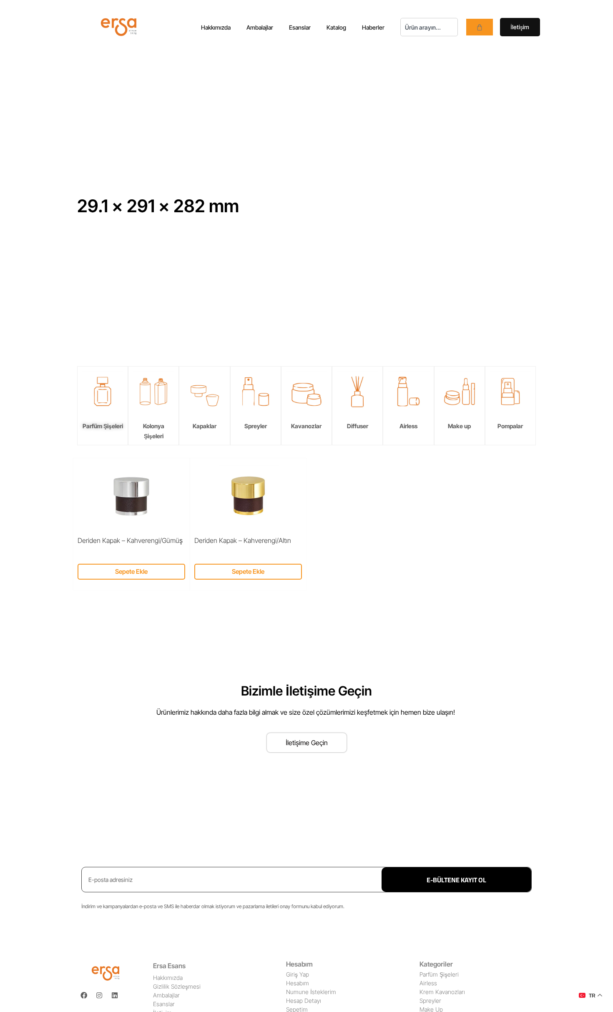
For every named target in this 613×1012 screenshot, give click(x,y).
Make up (459, 425)
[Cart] (479, 27)
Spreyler (255, 425)
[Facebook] (83, 995)
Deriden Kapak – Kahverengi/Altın (242, 540)
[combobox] (429, 27)
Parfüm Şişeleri (103, 425)
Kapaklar (204, 425)
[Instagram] (99, 995)
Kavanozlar (306, 425)
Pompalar (510, 425)
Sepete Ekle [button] (131, 571)
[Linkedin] (114, 995)
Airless (408, 425)
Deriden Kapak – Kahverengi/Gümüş (130, 540)
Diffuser (357, 425)
